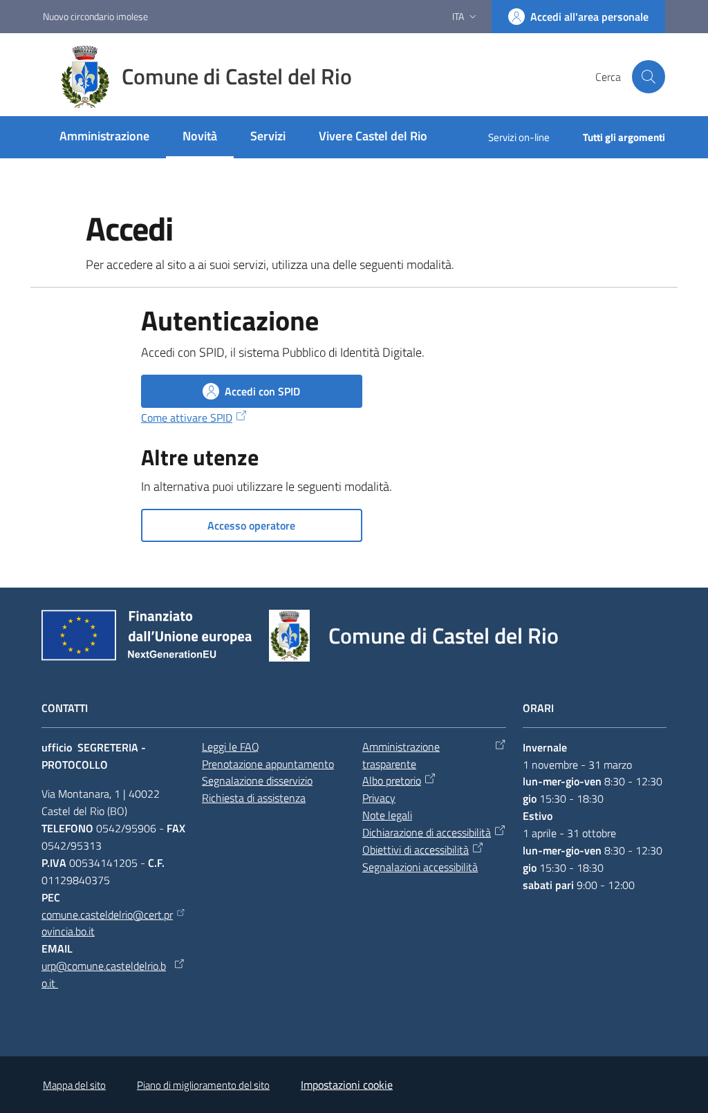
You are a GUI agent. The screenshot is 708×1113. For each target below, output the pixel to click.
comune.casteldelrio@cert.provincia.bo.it (107, 923)
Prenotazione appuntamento (268, 764)
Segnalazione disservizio (257, 780)
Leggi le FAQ (230, 746)
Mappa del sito (74, 1085)
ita (458, 16)
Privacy (378, 797)
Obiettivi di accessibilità (415, 849)
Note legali (387, 815)
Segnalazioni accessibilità (420, 867)
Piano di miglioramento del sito (203, 1085)
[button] (648, 76)
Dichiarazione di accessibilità (426, 832)
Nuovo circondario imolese (95, 16)
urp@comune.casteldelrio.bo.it (103, 974)
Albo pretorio (391, 780)
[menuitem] (104, 137)
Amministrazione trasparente (401, 755)
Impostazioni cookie (347, 1084)
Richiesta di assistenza (254, 797)
